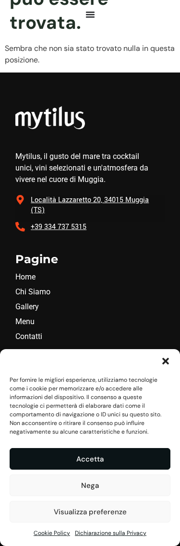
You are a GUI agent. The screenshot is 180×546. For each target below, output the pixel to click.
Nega (90, 485)
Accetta (90, 459)
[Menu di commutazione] (90, 14)
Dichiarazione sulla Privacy (110, 533)
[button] (165, 361)
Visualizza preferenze (90, 512)
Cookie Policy (52, 533)
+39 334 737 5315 (58, 227)
